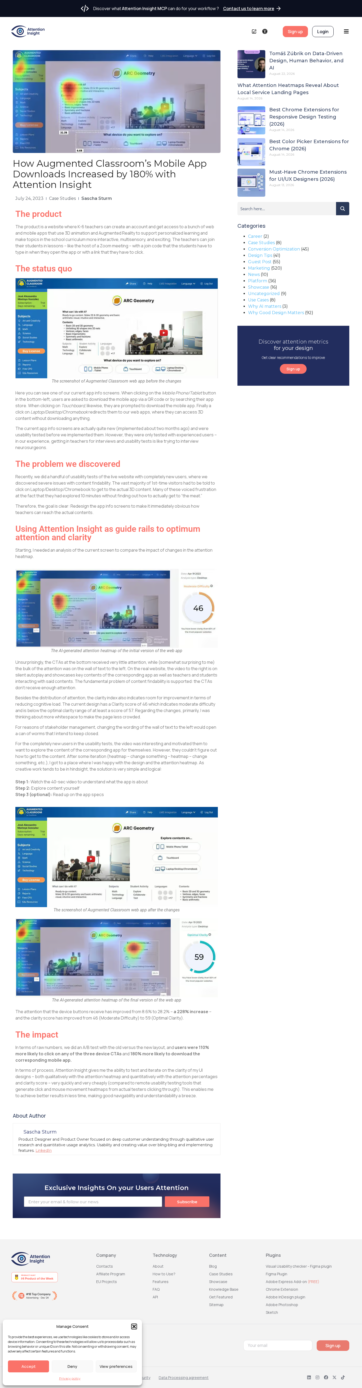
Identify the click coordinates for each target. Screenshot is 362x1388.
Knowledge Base (224, 1289)
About (158, 1266)
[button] (134, 1326)
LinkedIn (44, 1150)
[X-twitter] (334, 1377)
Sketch (272, 1312)
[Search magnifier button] (342, 208)
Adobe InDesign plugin (285, 1296)
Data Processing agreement (184, 1377)
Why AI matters (264, 306)
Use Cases (258, 299)
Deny (72, 1366)
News (254, 274)
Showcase (258, 287)
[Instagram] (317, 1377)
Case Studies (62, 198)
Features (161, 1281)
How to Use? (164, 1273)
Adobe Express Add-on (292, 1281)
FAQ (156, 1289)
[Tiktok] (343, 1377)
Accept (28, 1366)
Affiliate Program (110, 1273)
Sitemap (216, 1304)
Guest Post (260, 261)
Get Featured (221, 1296)
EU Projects (106, 1281)
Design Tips (260, 255)
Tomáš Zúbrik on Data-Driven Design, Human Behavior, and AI (306, 61)
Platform (257, 280)
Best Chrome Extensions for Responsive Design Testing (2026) (304, 117)
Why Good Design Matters (276, 312)
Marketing (259, 268)
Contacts (104, 1266)
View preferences (116, 1366)
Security (143, 1377)
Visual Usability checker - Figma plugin (299, 1266)
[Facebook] (326, 1377)
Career (255, 236)
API (155, 1296)
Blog (213, 1266)
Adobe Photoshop (282, 1304)
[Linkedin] (309, 1377)
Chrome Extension (282, 1289)
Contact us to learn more (248, 8)
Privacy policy (70, 1378)
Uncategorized (264, 293)
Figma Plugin (276, 1273)
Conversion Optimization (274, 249)
